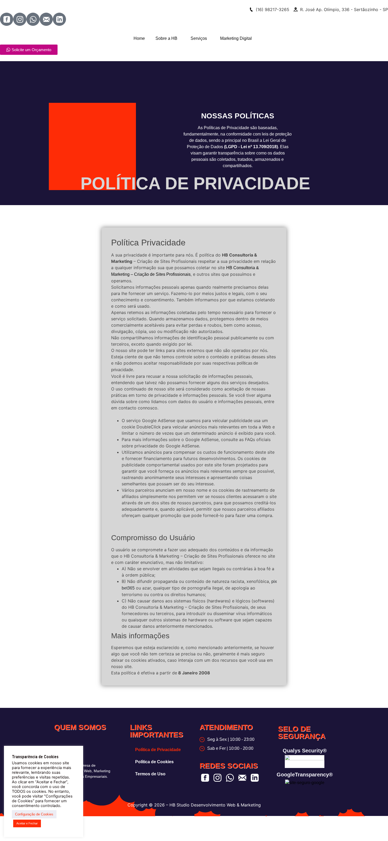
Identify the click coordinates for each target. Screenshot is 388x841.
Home (139, 38)
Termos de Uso (150, 774)
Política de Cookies (154, 762)
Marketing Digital (236, 38)
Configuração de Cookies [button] (34, 814)
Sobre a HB (166, 38)
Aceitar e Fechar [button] (27, 823)
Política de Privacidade (158, 749)
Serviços (199, 38)
